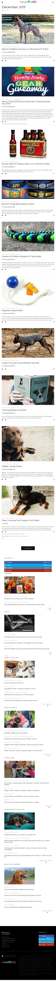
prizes (25, 123)
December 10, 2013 (15, 46)
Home (3, 10)
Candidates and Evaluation (11, 832)
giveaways (12, 123)
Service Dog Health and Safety (19, 730)
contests (3, 123)
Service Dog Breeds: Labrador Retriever (18, 907)
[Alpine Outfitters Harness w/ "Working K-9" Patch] (28, 29)
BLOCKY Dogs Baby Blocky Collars (18, 204)
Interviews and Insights (25, 838)
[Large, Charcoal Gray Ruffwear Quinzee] (28, 343)
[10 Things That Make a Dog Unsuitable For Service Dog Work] (19, 821)
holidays (16, 123)
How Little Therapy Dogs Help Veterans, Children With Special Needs (26, 783)
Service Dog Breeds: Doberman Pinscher (19, 889)
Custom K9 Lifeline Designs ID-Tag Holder (21, 256)
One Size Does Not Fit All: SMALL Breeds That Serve (22, 901)
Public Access (18, 680)
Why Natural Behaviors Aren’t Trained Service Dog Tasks (24, 604)
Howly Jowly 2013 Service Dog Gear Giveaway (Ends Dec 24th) (26, 102)
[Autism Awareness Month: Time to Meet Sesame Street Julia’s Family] (19, 585)
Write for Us (5, 937)
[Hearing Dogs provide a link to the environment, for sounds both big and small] (19, 769)
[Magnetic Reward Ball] (28, 290)
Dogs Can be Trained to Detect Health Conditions (22, 790)
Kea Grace (5, 523)
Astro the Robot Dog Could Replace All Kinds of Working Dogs (26, 649)
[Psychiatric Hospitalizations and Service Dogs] (19, 669)
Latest (6, 634)
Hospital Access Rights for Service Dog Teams (20, 700)
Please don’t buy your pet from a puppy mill (20, 835)
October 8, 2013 (18, 518)
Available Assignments (8, 938)
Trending (25, 596)
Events (3, 99)
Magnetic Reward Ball (12, 310)
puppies (13, 536)
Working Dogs (24, 780)
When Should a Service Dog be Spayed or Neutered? (23, 750)
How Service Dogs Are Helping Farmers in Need (21, 802)
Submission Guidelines (8, 940)
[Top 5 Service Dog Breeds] (19, 875)
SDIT (16, 536)
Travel (3, 538)
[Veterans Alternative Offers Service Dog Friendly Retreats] (19, 623)
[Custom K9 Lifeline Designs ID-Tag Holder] (28, 236)
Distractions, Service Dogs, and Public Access (20, 739)
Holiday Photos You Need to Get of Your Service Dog (23, 637)
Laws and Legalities (9, 596)
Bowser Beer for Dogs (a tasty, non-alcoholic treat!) (26, 164)
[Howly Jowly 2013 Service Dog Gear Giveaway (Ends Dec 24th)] (28, 81)
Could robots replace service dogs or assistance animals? (24, 658)
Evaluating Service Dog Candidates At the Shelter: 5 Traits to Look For (27, 856)
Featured (8, 123)
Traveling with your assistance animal (17, 613)
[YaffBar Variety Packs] (28, 443)
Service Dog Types (8, 780)
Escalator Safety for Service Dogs (16, 733)
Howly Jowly (21, 123)
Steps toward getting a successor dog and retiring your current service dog (27, 841)
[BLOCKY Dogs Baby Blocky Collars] (28, 189)
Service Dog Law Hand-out (14, 683)
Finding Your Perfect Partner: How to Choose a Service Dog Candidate (25, 848)
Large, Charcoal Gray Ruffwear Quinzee (20, 363)
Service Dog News (12, 634)
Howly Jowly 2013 (6, 46)
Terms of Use (6, 946)
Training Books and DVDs (14, 410)
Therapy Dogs (17, 780)
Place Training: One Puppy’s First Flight (20, 520)
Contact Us (5, 945)
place (10, 536)
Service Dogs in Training (8, 518)
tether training (22, 536)
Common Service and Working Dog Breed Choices (22, 895)
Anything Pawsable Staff (9, 52)
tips (27, 536)
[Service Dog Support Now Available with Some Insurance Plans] (19, 719)
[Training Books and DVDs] (28, 390)
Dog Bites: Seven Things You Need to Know (20, 689)
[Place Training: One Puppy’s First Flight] (28, 500)
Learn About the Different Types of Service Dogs (21, 796)
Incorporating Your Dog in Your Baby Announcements (23, 643)
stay (18, 536)
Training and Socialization (16, 602)
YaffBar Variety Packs (12, 466)
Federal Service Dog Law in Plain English (19, 598)
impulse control (5, 536)
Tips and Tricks (19, 596)
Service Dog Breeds (9, 887)
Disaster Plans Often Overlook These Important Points (23, 745)
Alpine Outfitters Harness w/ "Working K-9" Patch (25, 49)
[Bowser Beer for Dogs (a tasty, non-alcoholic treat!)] (28, 144)
